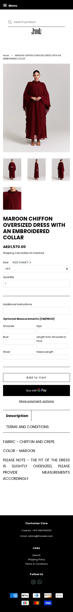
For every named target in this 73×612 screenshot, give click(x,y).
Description (17, 415)
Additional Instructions (17, 304)
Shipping (8, 253)
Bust (6, 337)
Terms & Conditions (36, 563)
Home (6, 55)
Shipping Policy (36, 559)
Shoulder (8, 326)
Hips (39, 326)
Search (36, 555)
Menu (12, 6)
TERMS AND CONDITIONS (27, 426)
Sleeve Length (44, 352)
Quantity (8, 277)
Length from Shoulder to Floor (51, 339)
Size (6, 262)
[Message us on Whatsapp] (40, 583)
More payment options (36, 401)
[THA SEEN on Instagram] (33, 583)
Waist (6, 352)
